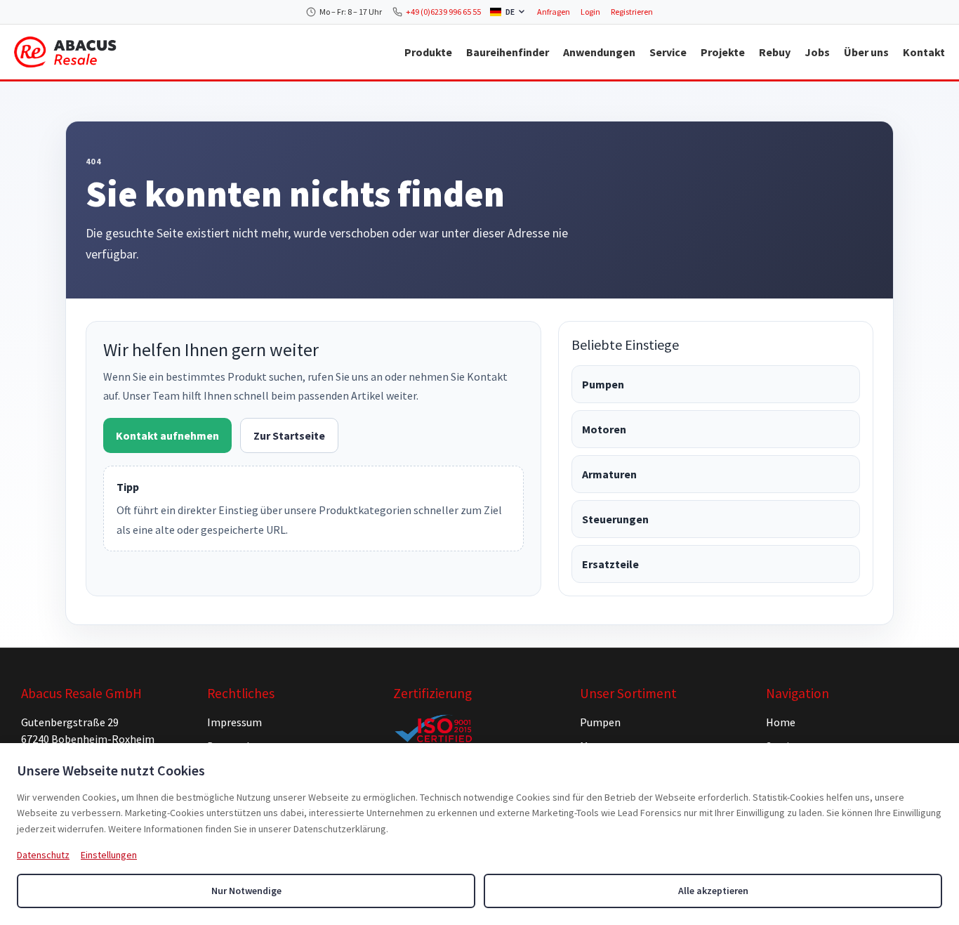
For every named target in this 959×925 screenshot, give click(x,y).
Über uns (866, 52)
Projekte (723, 52)
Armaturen (609, 474)
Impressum (234, 722)
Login (590, 11)
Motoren (604, 429)
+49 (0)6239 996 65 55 (443, 11)
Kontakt (924, 52)
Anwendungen (599, 52)
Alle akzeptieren (713, 890)
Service (668, 52)
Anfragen (553, 11)
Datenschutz (43, 854)
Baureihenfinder (507, 52)
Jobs (817, 52)
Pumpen (603, 384)
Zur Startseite (289, 435)
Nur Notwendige (246, 890)
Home (780, 722)
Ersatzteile (610, 564)
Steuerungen (615, 519)
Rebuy (775, 52)
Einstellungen (109, 854)
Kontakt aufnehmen (167, 435)
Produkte (428, 52)
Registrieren (632, 11)
